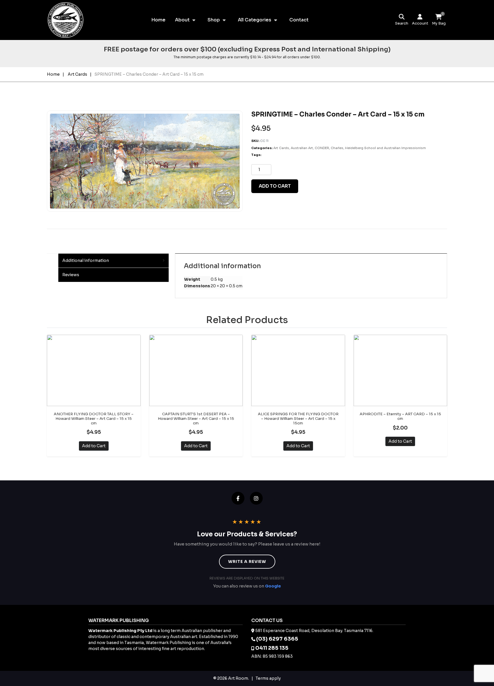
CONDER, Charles (329, 148)
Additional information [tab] (85, 260)
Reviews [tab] (70, 274)
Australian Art (302, 148)
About (182, 20)
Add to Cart (93, 445)
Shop (214, 20)
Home (158, 20)
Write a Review (247, 561)
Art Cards (77, 74)
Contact (298, 20)
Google (273, 586)
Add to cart (275, 186)
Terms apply (268, 678)
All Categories (254, 20)
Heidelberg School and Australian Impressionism (385, 148)
